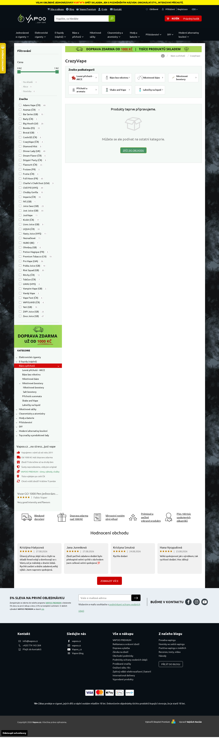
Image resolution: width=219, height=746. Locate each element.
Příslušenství (25, 422)
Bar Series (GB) (33, 114)
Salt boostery (29, 391)
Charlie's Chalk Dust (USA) (38, 183)
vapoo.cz (76, 640)
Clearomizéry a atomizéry (32, 413)
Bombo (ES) (31, 127)
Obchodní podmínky (123, 655)
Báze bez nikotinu (31, 374)
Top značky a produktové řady (34, 435)
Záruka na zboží (120, 651)
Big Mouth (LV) (33, 123)
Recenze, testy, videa (169, 651)
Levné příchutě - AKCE (33, 370)
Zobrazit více (109, 580)
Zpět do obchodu (133, 150)
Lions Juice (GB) (33, 224)
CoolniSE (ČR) (32, 137)
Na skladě (30, 81)
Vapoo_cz (77, 649)
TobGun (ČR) (31, 279)
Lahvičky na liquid (31, 404)
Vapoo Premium (88, 9)
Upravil (190, 721)
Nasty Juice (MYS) (34, 233)
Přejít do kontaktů (32, 649)
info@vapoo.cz (30, 640)
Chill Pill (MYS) (33, 187)
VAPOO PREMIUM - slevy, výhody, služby (40, 471)
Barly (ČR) (30, 118)
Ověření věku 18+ (122, 667)
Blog (71, 9)
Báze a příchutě (27, 365)
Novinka (29, 91)
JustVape (30, 215)
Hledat (112, 18)
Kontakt (117, 9)
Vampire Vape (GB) (34, 288)
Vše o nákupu (57, 9)
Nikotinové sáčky (27, 409)
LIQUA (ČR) (31, 228)
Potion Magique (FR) (35, 251)
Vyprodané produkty (123, 679)
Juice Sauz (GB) (33, 205)
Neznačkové (32, 238)
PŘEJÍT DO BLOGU (170, 664)
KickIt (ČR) (31, 219)
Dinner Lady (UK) (34, 150)
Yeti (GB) (30, 306)
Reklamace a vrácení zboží (126, 644)
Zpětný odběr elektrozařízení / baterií (132, 671)
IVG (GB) (29, 201)
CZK (194, 9)
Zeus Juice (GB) (33, 316)
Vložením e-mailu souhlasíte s (109, 607)
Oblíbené (153, 9)
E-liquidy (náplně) (28, 361)
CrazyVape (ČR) (33, 141)
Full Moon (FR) (33, 178)
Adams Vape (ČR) (34, 105)
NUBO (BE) (30, 242)
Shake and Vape (30, 400)
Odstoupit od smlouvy (14, 732)
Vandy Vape (31, 293)
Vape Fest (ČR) (32, 297)
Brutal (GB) (30, 132)
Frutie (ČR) (30, 173)
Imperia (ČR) (32, 196)
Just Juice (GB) (33, 210)
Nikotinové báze (30, 378)
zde (42, 609)
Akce (27, 86)
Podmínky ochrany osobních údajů (130, 659)
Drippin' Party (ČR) (34, 160)
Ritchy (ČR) (31, 274)
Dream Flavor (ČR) (34, 155)
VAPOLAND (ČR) (33, 302)
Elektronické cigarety (30, 357)
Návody (162, 655)
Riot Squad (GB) (33, 270)
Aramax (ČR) (31, 109)
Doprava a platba (121, 647)
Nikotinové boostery (32, 383)
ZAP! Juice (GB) (33, 311)
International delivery (124, 675)
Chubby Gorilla (33, 192)
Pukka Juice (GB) (34, 265)
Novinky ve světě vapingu (172, 644)
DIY (21, 426)
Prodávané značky (122, 663)
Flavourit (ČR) (32, 164)
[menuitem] (23, 35)
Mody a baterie (26, 417)
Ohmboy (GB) (32, 247)
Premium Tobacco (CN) (37, 256)
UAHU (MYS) (31, 283)
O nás (104, 9)
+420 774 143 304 (32, 645)
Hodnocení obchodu (109, 532)
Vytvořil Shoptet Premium (157, 721)
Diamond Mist (32, 146)
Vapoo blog (77, 653)
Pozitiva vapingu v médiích (172, 647)
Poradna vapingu (167, 640)
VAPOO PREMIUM (53, 602)
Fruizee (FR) (31, 169)
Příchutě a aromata (32, 396)
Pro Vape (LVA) (33, 261)
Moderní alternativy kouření (33, 430)
